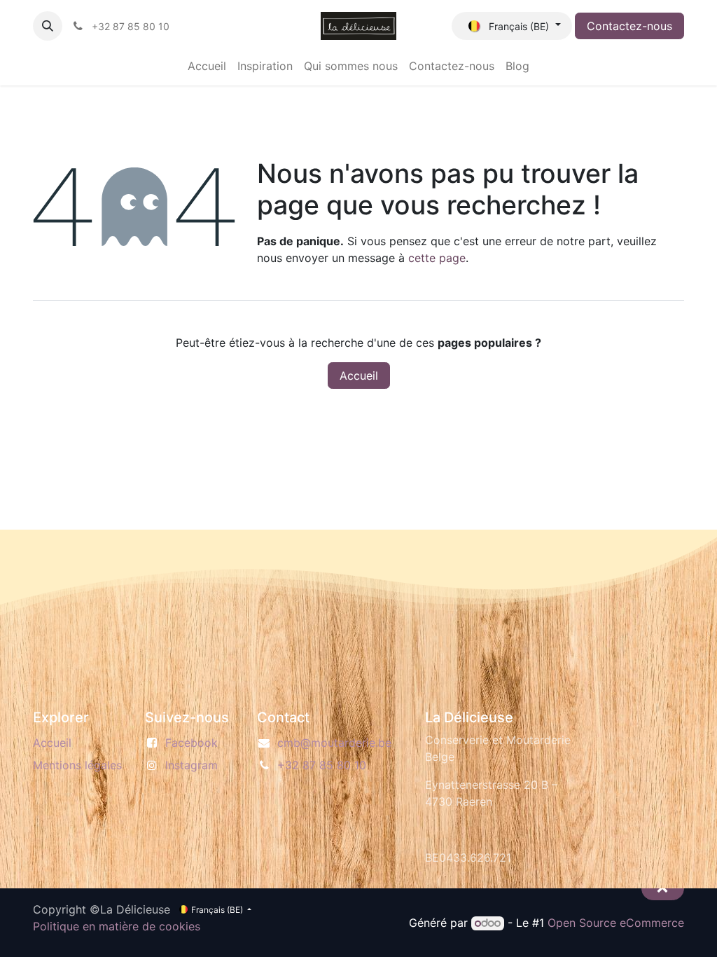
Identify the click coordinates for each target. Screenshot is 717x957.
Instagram (191, 765)
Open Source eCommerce (616, 923)
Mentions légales (77, 765)
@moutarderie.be (334, 743)
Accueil (359, 376)
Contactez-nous (629, 26)
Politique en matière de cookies (116, 926)
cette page (437, 258)
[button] (47, 26)
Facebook (191, 743)
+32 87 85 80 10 (321, 765)
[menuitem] (207, 66)
